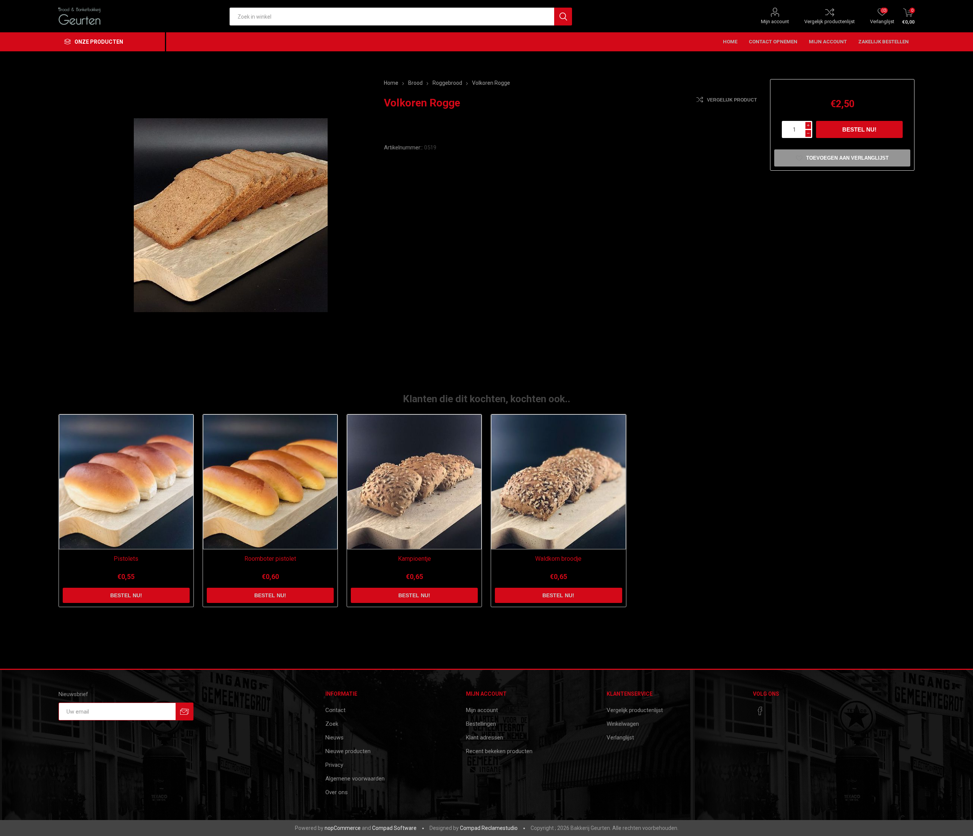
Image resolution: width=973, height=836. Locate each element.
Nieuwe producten (348, 751)
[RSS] (775, 709)
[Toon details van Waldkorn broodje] (558, 482)
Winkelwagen (623, 723)
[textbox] (392, 16)
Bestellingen (481, 723)
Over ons (336, 792)
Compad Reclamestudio (489, 828)
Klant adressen (484, 737)
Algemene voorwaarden (355, 778)
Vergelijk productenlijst (829, 21)
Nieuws (334, 737)
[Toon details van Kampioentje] (414, 482)
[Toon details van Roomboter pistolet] (270, 482)
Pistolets (126, 558)
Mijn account (775, 21)
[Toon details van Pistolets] (126, 482)
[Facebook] (760, 711)
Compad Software (394, 828)
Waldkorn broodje (558, 558)
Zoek (331, 723)
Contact (335, 710)
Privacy (334, 764)
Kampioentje (414, 558)
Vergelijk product (732, 100)
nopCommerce (343, 828)
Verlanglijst (620, 737)
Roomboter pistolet (270, 558)
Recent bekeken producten (499, 751)
